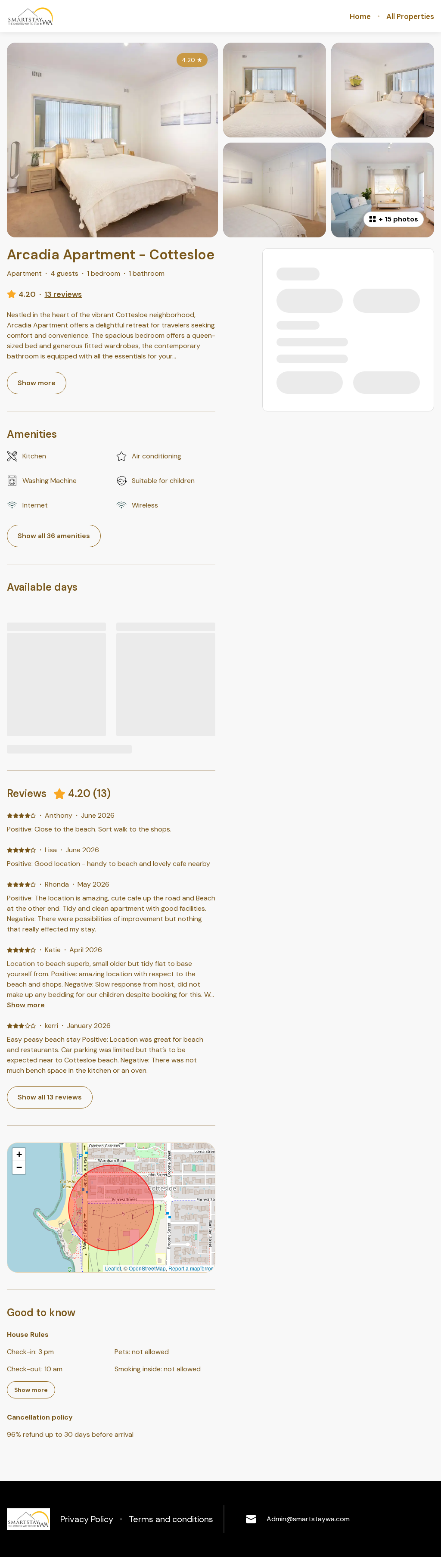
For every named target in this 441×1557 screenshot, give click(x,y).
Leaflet (113, 1268)
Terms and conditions (171, 1519)
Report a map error (190, 1268)
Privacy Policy (86, 1519)
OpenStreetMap (147, 1268)
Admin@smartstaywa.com (308, 1518)
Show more (26, 1004)
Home (360, 16)
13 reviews (63, 294)
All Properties (410, 16)
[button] (18, 1154)
